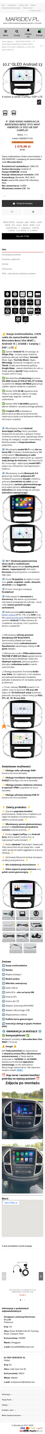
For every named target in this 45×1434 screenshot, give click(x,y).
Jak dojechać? (12, 5)
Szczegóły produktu (11, 255)
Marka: (20, 135)
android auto (11, 228)
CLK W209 (21, 231)
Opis (4, 249)
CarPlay (35, 228)
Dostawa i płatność (11, 259)
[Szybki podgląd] (26, 1287)
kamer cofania (9, 614)
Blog (3, 5)
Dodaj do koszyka (24, 203)
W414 (25, 225)
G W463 (33, 231)
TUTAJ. (20, 1070)
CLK (38, 225)
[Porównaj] (22, 1287)
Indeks (15, 138)
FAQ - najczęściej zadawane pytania (19, 274)
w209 (39, 222)
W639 (7, 225)
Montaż (33, 5)
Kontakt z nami (23, 5)
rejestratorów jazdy (14, 617)
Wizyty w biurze (28, 8)
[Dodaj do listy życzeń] (12, 211)
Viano (19, 225)
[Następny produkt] (42, 45)
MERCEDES (9, 222)
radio (26, 222)
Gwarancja (7, 269)
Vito (13, 225)
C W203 (11, 231)
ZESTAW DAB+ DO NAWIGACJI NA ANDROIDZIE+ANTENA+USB (22, 1291)
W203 (33, 222)
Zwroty (5, 264)
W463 (32, 225)
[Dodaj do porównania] (33, 211)
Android (19, 222)
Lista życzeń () (35, 10)
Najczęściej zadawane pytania (11, 8)
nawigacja (25, 228)
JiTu (26, 135)
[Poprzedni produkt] (41, 45)
